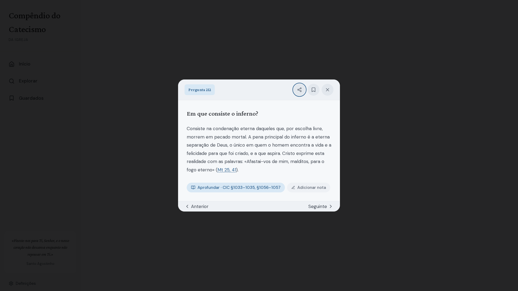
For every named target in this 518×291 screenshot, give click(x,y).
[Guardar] (313, 90)
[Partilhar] (299, 90)
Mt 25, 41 (226, 170)
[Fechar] (327, 90)
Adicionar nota (311, 187)
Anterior (200, 206)
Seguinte (317, 206)
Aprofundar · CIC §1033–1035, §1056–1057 (239, 187)
